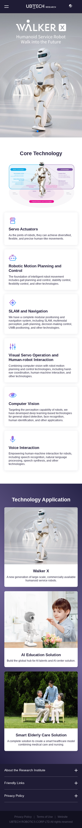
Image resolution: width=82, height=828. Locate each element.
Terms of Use (45, 816)
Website (63, 816)
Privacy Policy (23, 816)
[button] (6, 6)
